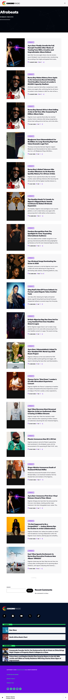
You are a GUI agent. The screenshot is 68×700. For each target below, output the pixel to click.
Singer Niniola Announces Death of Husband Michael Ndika (42, 468)
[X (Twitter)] (11, 689)
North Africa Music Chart (18, 637)
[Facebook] (20, 689)
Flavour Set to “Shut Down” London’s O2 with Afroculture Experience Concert (42, 381)
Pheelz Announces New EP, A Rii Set (42, 439)
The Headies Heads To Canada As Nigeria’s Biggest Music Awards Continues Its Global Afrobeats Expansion (41, 202)
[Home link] (10, 3)
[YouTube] (8, 689)
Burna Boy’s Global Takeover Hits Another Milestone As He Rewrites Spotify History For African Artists (41, 171)
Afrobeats (31, 42)
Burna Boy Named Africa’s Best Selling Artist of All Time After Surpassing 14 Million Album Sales (43, 111)
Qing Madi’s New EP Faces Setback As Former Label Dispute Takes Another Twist (42, 291)
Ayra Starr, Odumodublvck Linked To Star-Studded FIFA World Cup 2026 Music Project (42, 351)
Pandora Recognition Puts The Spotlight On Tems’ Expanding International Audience (40, 233)
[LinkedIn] (14, 689)
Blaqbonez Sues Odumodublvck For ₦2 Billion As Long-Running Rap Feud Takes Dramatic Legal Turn (42, 141)
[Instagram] (17, 689)
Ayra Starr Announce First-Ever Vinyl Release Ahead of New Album (42, 496)
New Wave (13, 630)
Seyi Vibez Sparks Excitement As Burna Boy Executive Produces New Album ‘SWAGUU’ (42, 556)
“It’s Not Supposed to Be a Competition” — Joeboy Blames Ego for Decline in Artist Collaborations (42, 526)
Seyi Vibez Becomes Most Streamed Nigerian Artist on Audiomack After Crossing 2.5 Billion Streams (42, 411)
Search (9, 587)
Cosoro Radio (21, 670)
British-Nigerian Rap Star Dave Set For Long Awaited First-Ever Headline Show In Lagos (43, 321)
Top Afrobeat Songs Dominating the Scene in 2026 (42, 262)
